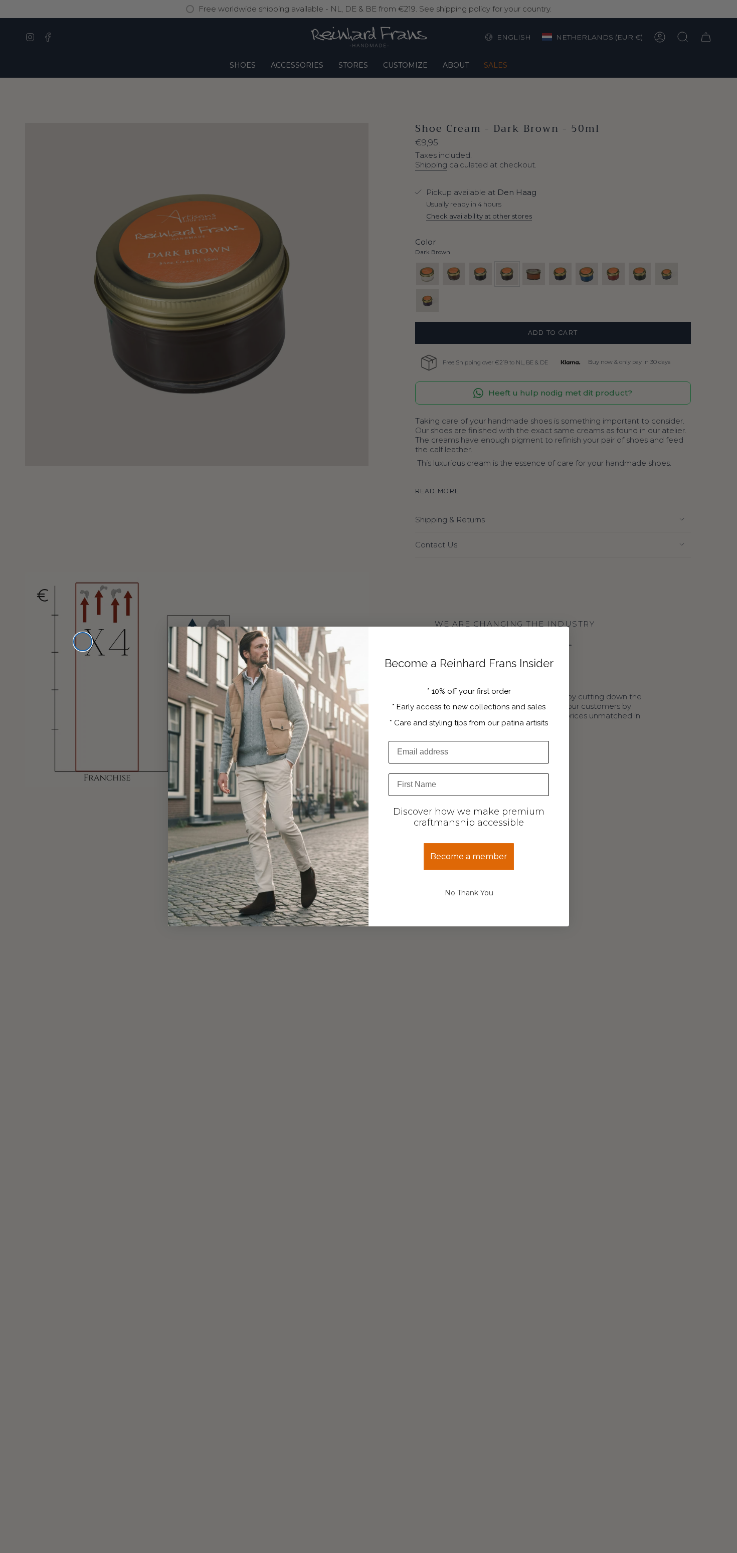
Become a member (468, 856)
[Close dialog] (83, 642)
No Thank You (469, 892)
